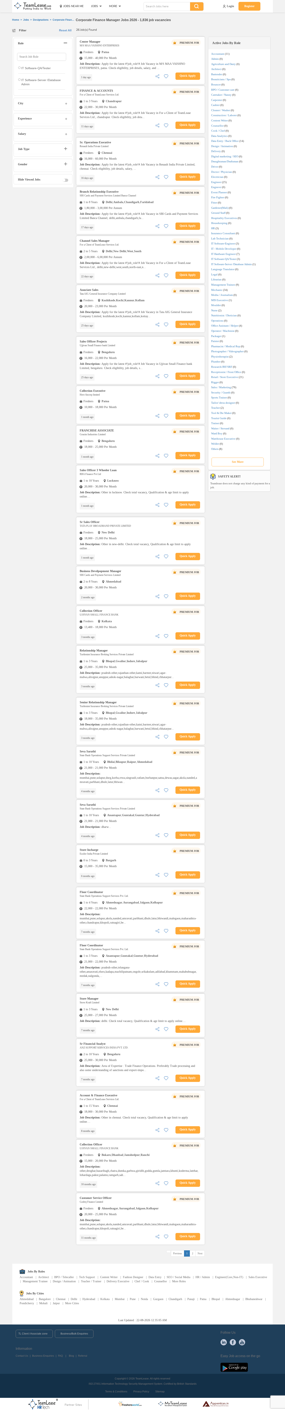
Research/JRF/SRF (221, 366)
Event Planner (219, 192)
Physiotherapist (220, 356)
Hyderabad (88, 1299)
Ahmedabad (27, 1299)
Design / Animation (222, 146)
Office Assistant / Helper (224, 325)
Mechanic (216, 289)
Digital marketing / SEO (224, 156)
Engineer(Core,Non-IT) (229, 1277)
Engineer (216, 182)
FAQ (60, 1355)
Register (249, 6)
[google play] (234, 1367)
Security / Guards (221, 392)
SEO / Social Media (178, 1277)
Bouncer (216, 84)
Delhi (74, 1299)
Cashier (215, 105)
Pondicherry (27, 1303)
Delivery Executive (118, 1281)
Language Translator (223, 269)
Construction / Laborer (224, 115)
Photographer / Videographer (227, 351)
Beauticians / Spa (221, 79)
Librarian (216, 279)
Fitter (214, 202)
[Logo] (31, 6)
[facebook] (233, 1342)
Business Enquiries (43, 1355)
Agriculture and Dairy (223, 64)
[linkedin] (224, 1342)
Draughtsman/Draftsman (224, 161)
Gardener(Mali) (219, 207)
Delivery (216, 151)
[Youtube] (242, 1342)
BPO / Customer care (223, 89)
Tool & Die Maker (221, 413)
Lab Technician (220, 238)
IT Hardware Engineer (223, 254)
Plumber (216, 361)
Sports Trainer (219, 397)
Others (214, 448)
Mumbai (120, 1299)
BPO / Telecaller (64, 1277)
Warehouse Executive (223, 438)
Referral (82, 1355)
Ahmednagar (232, 1299)
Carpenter (216, 100)
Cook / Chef (218, 130)
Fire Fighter (217, 197)
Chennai (61, 1299)
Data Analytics (219, 135)
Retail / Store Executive (224, 377)
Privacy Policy (141, 1391)
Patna (203, 1299)
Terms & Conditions (116, 1391)
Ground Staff (218, 212)
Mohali (43, 1303)
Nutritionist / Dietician (224, 315)
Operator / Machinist (223, 330)
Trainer (215, 423)
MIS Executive (219, 300)
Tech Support (87, 1277)
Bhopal (216, 1299)
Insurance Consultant (223, 233)
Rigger (215, 382)
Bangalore (45, 1299)
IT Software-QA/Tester (223, 259)
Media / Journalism (222, 294)
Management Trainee (223, 284)
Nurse (214, 310)
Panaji (191, 1299)
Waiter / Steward (220, 428)
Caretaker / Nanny (221, 94)
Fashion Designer (133, 1277)
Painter (215, 341)
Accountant (217, 53)
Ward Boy (216, 433)
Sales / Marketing (221, 387)
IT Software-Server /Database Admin (231, 264)
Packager (216, 336)
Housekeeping (219, 223)
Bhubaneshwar (253, 1299)
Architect (216, 69)
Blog (71, 1355)
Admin (215, 58)
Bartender (216, 74)
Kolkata (105, 1299)
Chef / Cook (142, 1281)
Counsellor (217, 125)
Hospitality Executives (224, 218)
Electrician (217, 176)
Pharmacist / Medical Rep (225, 346)
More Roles (179, 1281)
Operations (217, 320)
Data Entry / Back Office (225, 140)
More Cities (72, 1303)
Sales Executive (257, 1277)
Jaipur (56, 1303)
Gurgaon (158, 1299)
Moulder (216, 305)
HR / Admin (202, 1277)
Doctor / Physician (221, 171)
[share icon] (157, 76)
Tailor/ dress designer (223, 402)
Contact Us (22, 1355)
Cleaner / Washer (220, 110)
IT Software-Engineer (223, 243)
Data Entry (155, 1277)
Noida (144, 1299)
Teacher (215, 407)
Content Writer (219, 120)
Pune (133, 1299)
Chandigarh (175, 1299)
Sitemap (160, 1391)
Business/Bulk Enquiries (74, 1333)
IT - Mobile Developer (223, 248)
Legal (214, 274)
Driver (214, 166)
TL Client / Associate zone (33, 1333)
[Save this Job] (166, 76)
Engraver (216, 187)
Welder (215, 443)
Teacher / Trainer (91, 1281)
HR (213, 228)
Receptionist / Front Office (226, 372)
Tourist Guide (219, 418)
